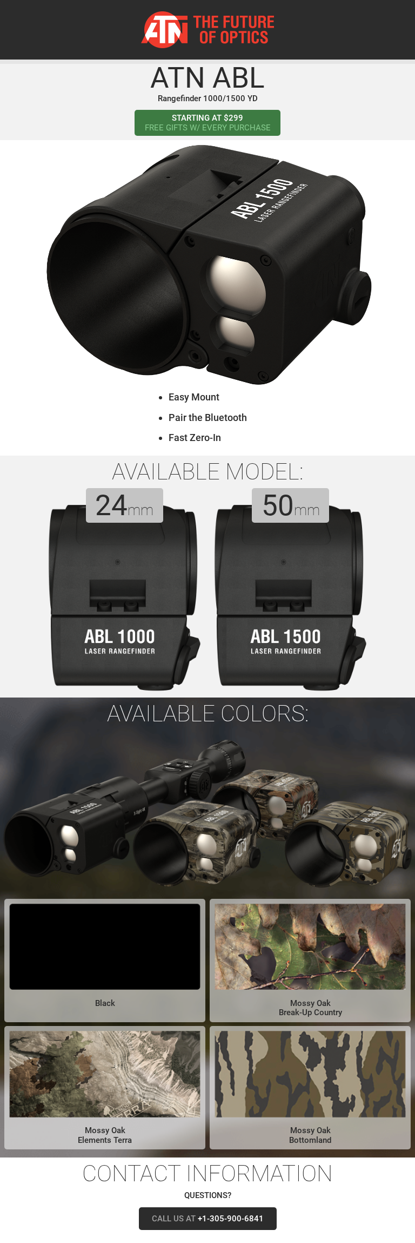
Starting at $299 (208, 123)
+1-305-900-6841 (208, 1219)
